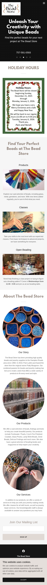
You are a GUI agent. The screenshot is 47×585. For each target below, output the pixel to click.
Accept (23, 580)
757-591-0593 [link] (23, 52)
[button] (44, 3)
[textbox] (23, 528)
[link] (11, 3)
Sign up (23, 537)
